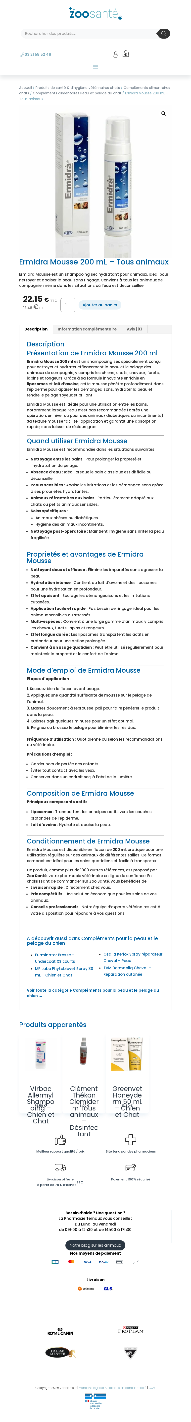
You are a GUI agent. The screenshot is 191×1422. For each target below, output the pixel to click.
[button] (163, 113)
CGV (152, 1388)
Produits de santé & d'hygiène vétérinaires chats (78, 87)
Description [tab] (36, 329)
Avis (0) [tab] (134, 329)
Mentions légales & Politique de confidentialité (112, 1388)
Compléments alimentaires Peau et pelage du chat (77, 93)
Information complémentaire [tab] (87, 329)
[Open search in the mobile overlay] (95, 34)
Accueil (25, 87)
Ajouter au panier (100, 305)
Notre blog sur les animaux (95, 1245)
